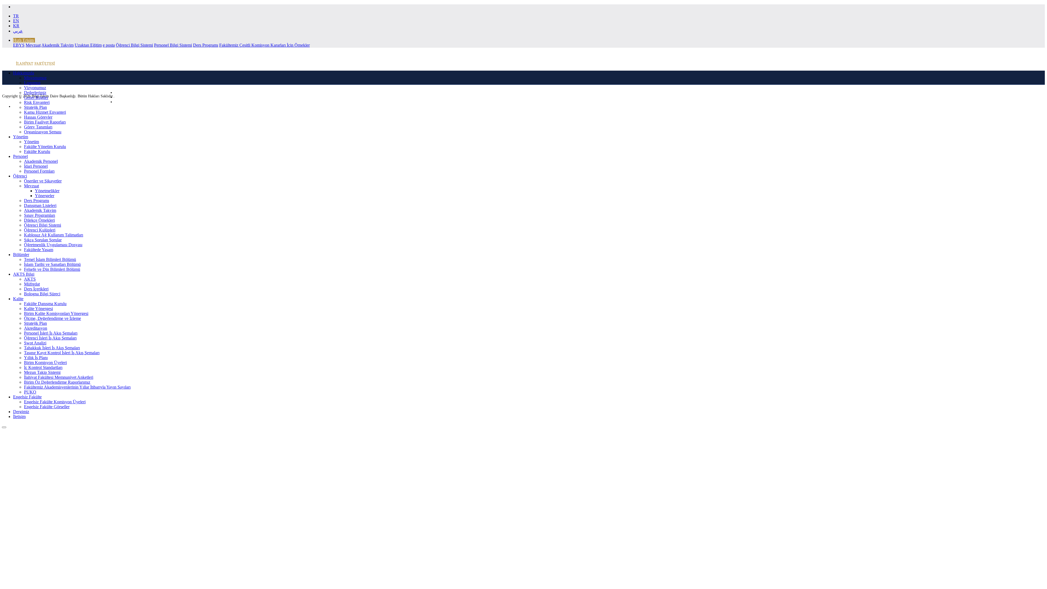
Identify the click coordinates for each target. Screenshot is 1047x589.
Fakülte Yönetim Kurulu (45, 146)
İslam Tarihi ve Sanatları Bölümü (52, 264)
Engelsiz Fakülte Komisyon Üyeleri (55, 401)
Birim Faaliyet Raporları (45, 122)
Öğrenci (20, 176)
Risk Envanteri (37, 102)
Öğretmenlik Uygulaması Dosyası (53, 244)
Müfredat (32, 284)
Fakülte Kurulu (37, 151)
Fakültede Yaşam (38, 249)
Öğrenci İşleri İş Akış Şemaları (50, 338)
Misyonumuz (35, 78)
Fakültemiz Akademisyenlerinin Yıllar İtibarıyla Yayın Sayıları (77, 387)
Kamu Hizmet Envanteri (45, 112)
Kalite (18, 298)
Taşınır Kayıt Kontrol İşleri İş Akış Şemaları (62, 352)
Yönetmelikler (47, 190)
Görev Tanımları (38, 127)
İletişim (19, 416)
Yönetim (20, 136)
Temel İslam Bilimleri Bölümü (50, 259)
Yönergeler (44, 195)
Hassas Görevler (38, 117)
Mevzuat (33, 45)
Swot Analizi (35, 343)
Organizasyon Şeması (42, 132)
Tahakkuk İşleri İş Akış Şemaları (52, 347)
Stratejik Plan (35, 107)
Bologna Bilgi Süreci (42, 294)
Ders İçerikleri (36, 289)
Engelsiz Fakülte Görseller (47, 406)
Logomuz (32, 82)
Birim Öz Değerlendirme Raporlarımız (57, 382)
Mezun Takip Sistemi (42, 372)
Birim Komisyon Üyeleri (45, 362)
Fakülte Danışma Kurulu (45, 303)
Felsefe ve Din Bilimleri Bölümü (52, 269)
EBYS (19, 45)
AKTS (30, 279)
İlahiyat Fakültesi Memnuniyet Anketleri (58, 377)
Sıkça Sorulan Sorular (43, 240)
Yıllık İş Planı (36, 357)
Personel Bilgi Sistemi (173, 45)
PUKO (30, 392)
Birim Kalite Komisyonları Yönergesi (56, 313)
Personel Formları (39, 171)
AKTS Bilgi (23, 274)
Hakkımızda (23, 73)
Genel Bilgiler (36, 97)
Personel (20, 156)
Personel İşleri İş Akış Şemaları (50, 333)
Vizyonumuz (35, 87)
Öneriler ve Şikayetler (43, 181)
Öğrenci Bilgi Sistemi (134, 45)
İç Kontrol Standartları (43, 367)
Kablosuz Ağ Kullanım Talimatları (53, 235)
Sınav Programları (39, 215)
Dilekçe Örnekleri (39, 220)
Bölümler (21, 254)
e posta (109, 45)
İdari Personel (36, 166)
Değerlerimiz (35, 92)
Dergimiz (21, 411)
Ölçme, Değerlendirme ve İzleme (52, 318)
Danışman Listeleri (40, 205)
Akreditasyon (35, 328)
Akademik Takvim (57, 45)
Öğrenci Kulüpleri (39, 230)
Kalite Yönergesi (38, 308)
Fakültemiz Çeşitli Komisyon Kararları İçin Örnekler (264, 45)
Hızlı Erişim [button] (23, 40)
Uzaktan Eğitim (88, 45)
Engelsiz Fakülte (27, 397)
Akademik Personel (41, 161)
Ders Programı (205, 45)
